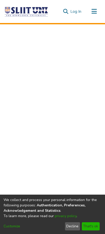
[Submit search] (65, 11)
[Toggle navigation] (94, 11)
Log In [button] (76, 11)
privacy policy (65, 216)
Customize (12, 226)
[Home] (26, 11)
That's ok (90, 226)
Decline (72, 226)
